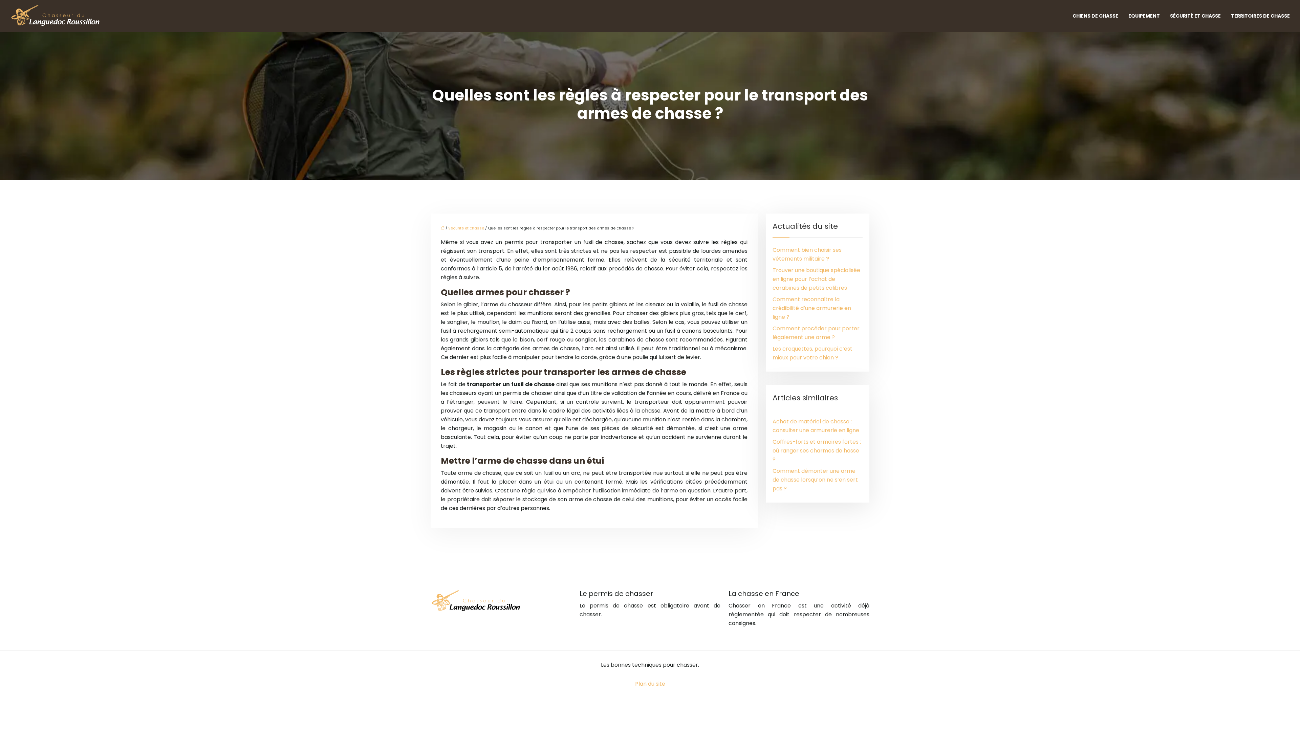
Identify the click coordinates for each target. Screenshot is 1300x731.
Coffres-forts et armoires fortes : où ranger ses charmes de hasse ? (817, 450)
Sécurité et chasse (1195, 16)
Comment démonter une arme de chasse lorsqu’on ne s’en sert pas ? (815, 479)
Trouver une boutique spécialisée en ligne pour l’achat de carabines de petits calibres (816, 279)
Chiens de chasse (1095, 16)
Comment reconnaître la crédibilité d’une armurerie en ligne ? (812, 308)
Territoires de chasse (1260, 16)
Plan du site (650, 684)
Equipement (1144, 16)
